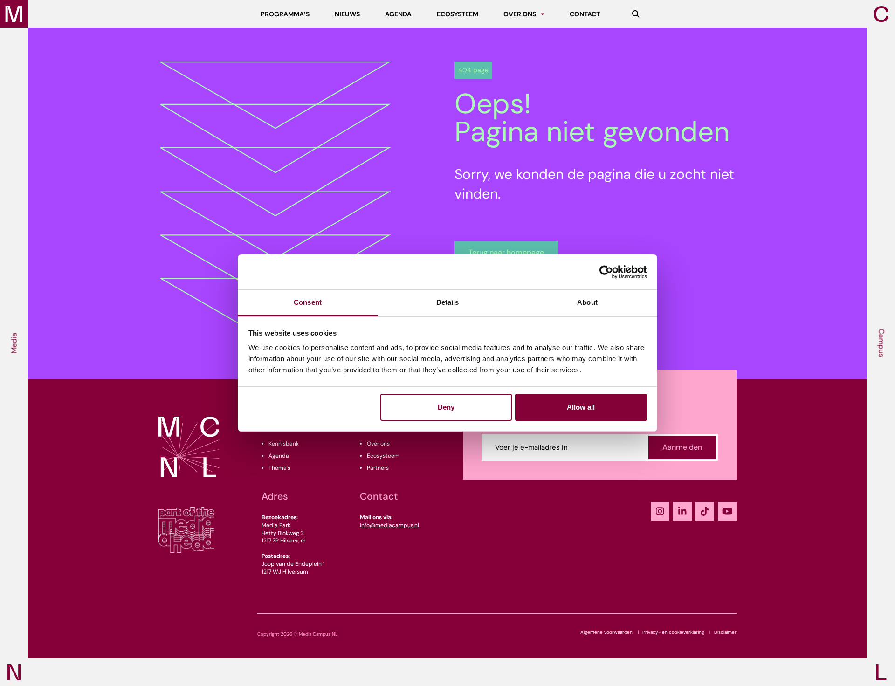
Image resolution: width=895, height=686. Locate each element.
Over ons (378, 443)
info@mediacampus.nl (389, 525)
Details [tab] (447, 302)
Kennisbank (283, 443)
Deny (446, 407)
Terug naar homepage (506, 252)
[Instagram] (660, 511)
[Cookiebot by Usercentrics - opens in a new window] (606, 272)
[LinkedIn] (682, 511)
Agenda (278, 456)
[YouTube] (727, 511)
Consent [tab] (308, 302)
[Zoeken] (636, 14)
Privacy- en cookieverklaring (673, 632)
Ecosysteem (383, 456)
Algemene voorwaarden (606, 632)
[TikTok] (704, 511)
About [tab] (587, 302)
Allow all (581, 407)
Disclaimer (725, 632)
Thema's (279, 468)
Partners (378, 468)
